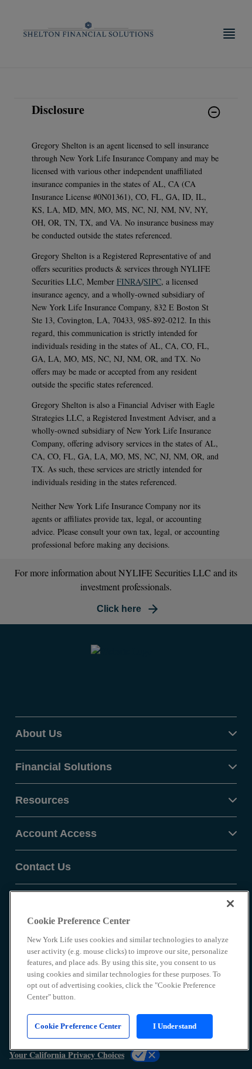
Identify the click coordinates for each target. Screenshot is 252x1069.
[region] (129, 970)
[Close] (230, 903)
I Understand (175, 1026)
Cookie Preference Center (78, 1026)
